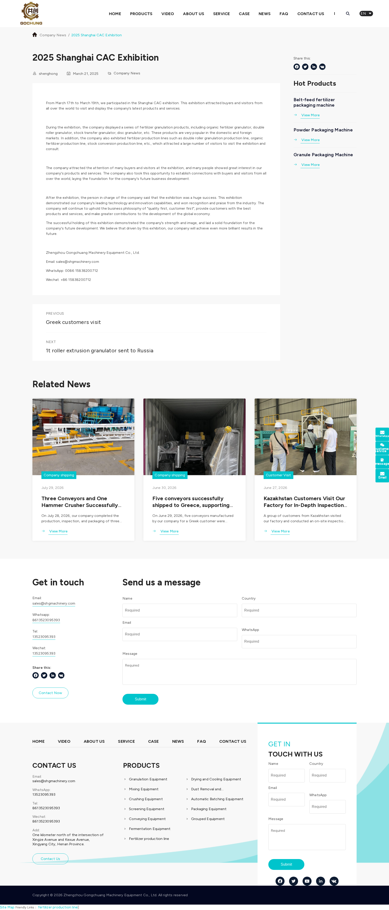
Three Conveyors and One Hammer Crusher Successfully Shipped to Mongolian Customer (82, 505)
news (178, 741)
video (64, 741)
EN (366, 13)
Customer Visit (278, 475)
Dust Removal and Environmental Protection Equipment (212, 789)
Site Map (7, 907)
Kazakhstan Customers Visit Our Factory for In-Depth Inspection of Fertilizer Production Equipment (304, 508)
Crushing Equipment (146, 799)
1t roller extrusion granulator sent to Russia (99, 350)
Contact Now (50, 693)
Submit (140, 699)
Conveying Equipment (147, 819)
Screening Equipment (146, 809)
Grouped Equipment (208, 819)
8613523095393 (46, 620)
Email (126, 622)
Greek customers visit (73, 322)
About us (94, 741)
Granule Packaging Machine (323, 154)
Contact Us (310, 13)
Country (249, 598)
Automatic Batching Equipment (217, 799)
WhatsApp (250, 630)
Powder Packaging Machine (323, 130)
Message (129, 653)
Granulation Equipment (148, 779)
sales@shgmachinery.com (53, 603)
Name (127, 598)
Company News (53, 35)
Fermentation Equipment (149, 829)
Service (221, 13)
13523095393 (43, 637)
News (265, 13)
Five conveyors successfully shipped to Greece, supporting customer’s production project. (191, 505)
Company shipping (59, 475)
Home (115, 13)
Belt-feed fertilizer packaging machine (314, 102)
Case (244, 13)
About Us (193, 13)
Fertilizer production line (149, 839)
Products (141, 13)
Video (167, 13)
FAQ (284, 13)
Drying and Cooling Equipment (216, 779)
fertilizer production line (58, 907)
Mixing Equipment (143, 789)
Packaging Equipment (209, 809)
